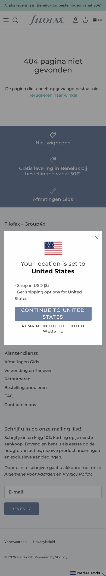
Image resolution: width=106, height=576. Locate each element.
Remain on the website (53, 329)
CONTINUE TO (53, 313)
